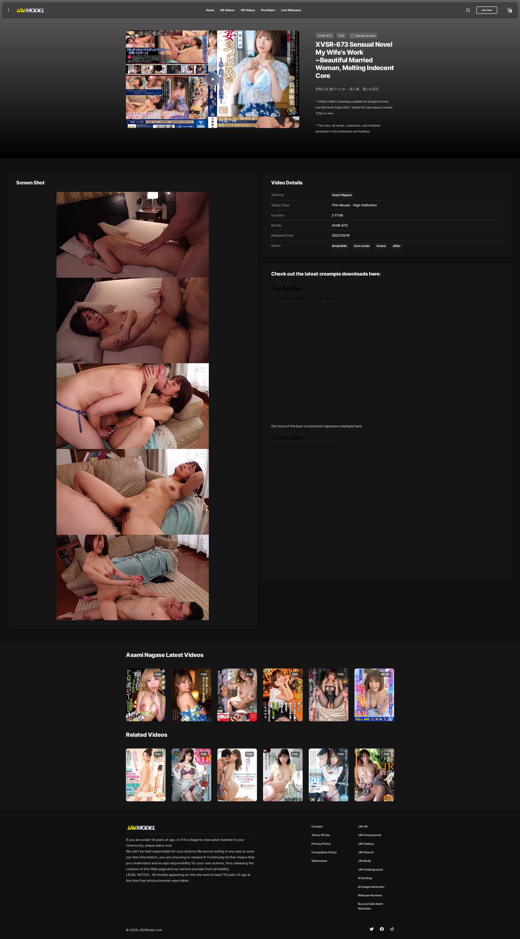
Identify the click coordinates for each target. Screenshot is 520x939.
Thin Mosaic (340, 205)
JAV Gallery (366, 843)
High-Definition (364, 205)
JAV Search (366, 852)
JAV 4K (363, 826)
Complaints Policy (324, 852)
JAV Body (364, 860)
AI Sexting (365, 878)
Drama (381, 246)
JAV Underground (370, 869)
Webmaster (319, 860)
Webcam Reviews (370, 895)
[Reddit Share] (392, 929)
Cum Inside (361, 246)
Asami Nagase (342, 195)
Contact (317, 826)
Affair (397, 246)
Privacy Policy (321, 843)
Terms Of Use (320, 835)
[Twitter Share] (372, 929)
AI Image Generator (371, 886)
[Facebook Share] (382, 929)
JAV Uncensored (369, 835)
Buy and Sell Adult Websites (370, 906)
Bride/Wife (339, 246)
